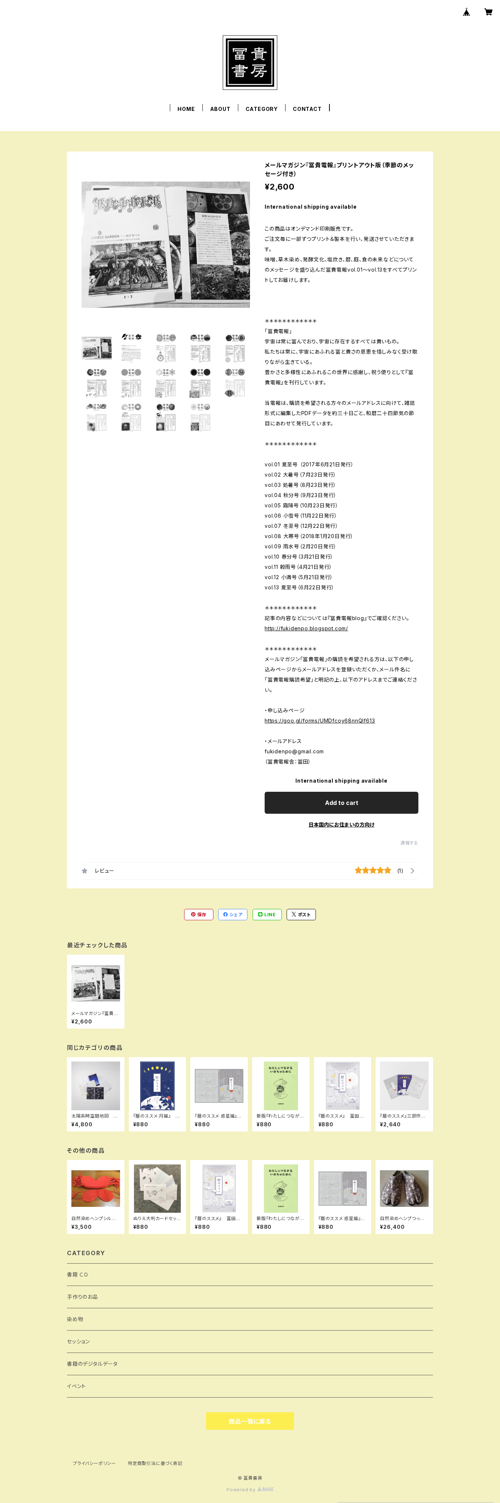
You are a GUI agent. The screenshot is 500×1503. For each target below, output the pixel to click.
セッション (78, 1341)
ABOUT (220, 109)
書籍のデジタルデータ (92, 1364)
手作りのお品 (82, 1297)
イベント (76, 1386)
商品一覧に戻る (250, 1421)
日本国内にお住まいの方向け (341, 824)
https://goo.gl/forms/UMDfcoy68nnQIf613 (320, 720)
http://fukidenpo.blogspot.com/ (306, 628)
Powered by (242, 1489)
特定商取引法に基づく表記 (155, 1463)
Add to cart (341, 802)
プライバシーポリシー (94, 1463)
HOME (186, 109)
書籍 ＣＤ (78, 1274)
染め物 (75, 1319)
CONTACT (307, 109)
